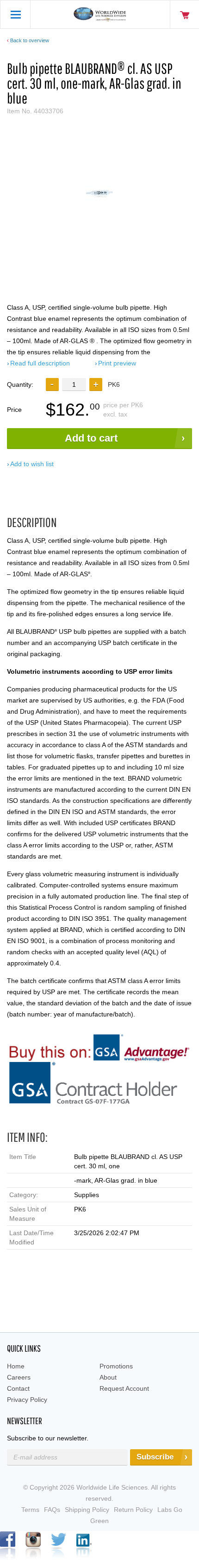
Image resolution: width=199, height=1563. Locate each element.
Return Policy (133, 1509)
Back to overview (29, 40)
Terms (30, 1509)
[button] (95, 384)
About (108, 1377)
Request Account (124, 1388)
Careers (19, 1377)
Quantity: (20, 384)
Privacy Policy (27, 1399)
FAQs (52, 1509)
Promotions (116, 1366)
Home (16, 1366)
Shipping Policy (87, 1509)
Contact (18, 1388)
